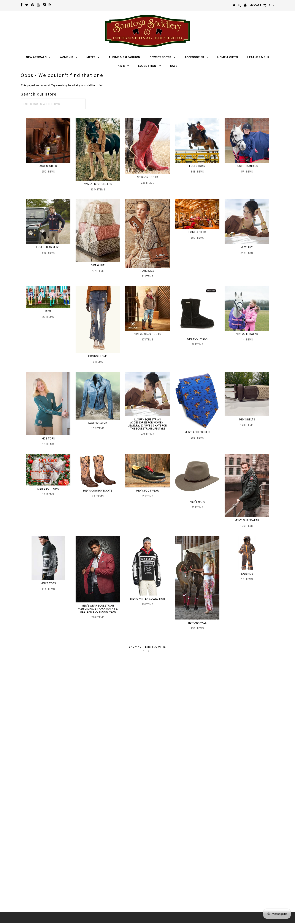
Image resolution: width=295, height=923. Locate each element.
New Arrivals (36, 57)
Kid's (121, 65)
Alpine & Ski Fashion (124, 57)
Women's (66, 57)
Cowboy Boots (160, 57)
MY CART (259, 5)
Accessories (194, 57)
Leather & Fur (258, 57)
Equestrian (147, 65)
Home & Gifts (227, 57)
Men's (90, 57)
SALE (173, 65)
